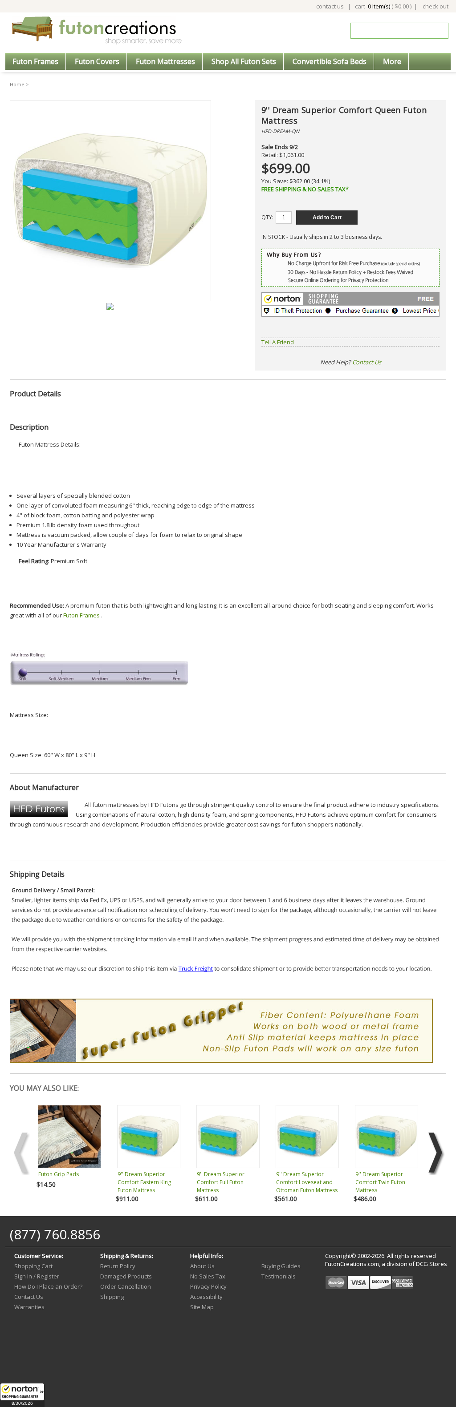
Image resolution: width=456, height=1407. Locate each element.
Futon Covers (97, 61)
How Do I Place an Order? (48, 1286)
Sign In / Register (36, 1276)
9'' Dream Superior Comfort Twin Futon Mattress (380, 1182)
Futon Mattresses (165, 61)
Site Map (202, 1307)
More (392, 61)
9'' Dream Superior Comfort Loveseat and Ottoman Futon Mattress (307, 1182)
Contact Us (366, 362)
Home (17, 84)
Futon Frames (35, 61)
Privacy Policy (208, 1286)
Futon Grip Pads (58, 1174)
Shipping (112, 1297)
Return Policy (117, 1266)
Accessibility (206, 1297)
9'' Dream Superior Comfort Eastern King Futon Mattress (144, 1182)
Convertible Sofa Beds (329, 61)
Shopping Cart (33, 1266)
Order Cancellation (125, 1286)
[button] (22, 1395)
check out (435, 6)
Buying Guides (281, 1266)
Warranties (29, 1307)
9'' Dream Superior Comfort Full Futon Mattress (220, 1182)
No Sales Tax (207, 1276)
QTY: (267, 217)
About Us (202, 1266)
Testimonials (278, 1276)
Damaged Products (126, 1276)
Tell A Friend (277, 342)
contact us (330, 6)
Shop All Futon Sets (244, 61)
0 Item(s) (379, 6)
